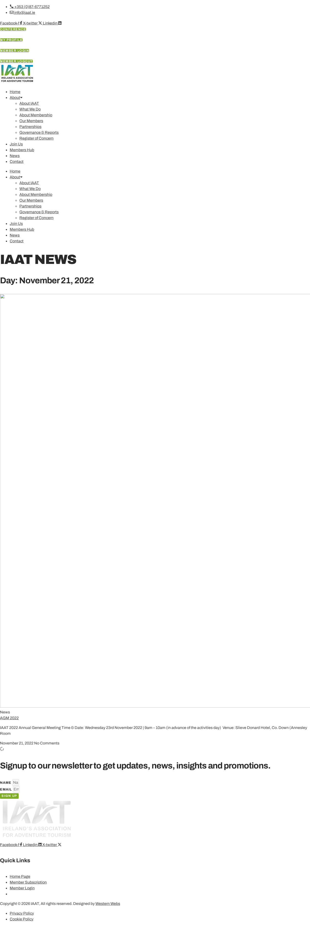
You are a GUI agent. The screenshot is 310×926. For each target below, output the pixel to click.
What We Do (30, 109)
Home (15, 92)
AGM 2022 (9, 718)
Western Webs (107, 904)
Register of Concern (36, 138)
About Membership (35, 115)
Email (6, 789)
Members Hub (22, 150)
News (15, 156)
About (15, 97)
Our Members (31, 121)
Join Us (16, 144)
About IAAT (29, 103)
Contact (16, 161)
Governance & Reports (39, 132)
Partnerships (30, 127)
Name (6, 782)
